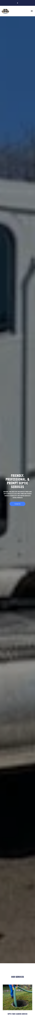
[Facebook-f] (17, 3)
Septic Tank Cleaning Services (17, 1014)
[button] (31, 11)
